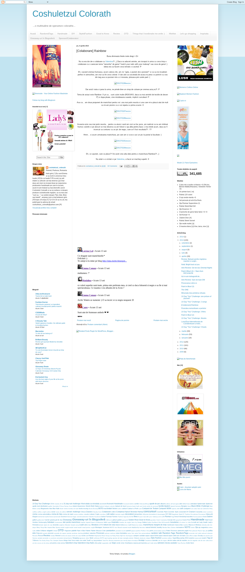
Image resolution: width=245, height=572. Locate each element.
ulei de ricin (202, 540)
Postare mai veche (161, 320)
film (132, 516)
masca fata (179, 525)
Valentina (109, 61)
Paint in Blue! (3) (187, 286)
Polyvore (39, 533)
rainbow (112, 533)
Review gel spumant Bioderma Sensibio (49, 342)
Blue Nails (56, 508)
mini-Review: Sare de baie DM (193, 280)
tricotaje (142, 540)
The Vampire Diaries (56, 540)
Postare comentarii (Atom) (97, 324)
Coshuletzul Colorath (71, 13)
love (126, 525)
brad (105, 508)
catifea (34, 512)
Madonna (135, 525)
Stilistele (136, 538)
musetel (124, 527)
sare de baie (180, 535)
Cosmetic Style (173, 512)
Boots (91, 508)
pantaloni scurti (121, 530)
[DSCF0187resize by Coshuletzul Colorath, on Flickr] (122, 111)
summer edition (167, 538)
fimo (136, 516)
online (38, 530)
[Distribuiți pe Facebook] (133, 166)
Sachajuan (129, 535)
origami (50, 531)
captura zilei (175, 508)
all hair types (175, 504)
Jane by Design (136, 522)
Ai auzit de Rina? (41, 315)
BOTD (100, 508)
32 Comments (112, 166)
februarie (185, 334)
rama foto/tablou (121, 533)
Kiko (159, 522)
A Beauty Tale (41, 321)
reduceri (204, 533)
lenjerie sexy (75, 525)
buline (119, 508)
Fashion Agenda (123, 516)
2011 (182, 345)
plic (207, 530)
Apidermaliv (201, 504)
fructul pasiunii (198, 516)
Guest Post (186, 520)
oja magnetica (203, 527)
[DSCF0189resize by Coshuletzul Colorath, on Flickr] (122, 118)
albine (168, 504)
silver (87, 538)
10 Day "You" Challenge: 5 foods (193, 327)
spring (110, 538)
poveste (51, 533)
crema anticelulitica (44, 514)
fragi (172, 516)
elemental (41, 516)
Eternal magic (71, 516)
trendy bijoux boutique (130, 540)
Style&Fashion (85, 33)
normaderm (180, 527)
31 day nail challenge (72, 504)
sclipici (195, 535)
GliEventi (109, 520)
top (92, 540)
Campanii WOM (165, 508)
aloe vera (182, 504)
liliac (89, 525)
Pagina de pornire (122, 320)
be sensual (154, 506)
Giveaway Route (42, 367)
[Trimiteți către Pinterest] (136, 166)
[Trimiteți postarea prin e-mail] (121, 166)
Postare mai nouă (84, 320)
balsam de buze (120, 506)
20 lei (61, 504)
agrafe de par (154, 504)
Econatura (201, 514)
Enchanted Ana (41, 377)
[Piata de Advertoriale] (186, 359)
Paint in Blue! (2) (187, 315)
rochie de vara (76, 535)
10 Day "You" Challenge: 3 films (193, 312)
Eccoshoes (194, 514)
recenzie (192, 533)
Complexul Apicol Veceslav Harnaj (129, 512)
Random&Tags (46, 33)
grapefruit (179, 520)
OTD (126, 33)
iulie (183, 253)
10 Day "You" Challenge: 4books (193, 318)
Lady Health (203, 522)
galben (34, 520)
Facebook (97, 516)
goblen (119, 520)
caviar (53, 512)
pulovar (107, 533)
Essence (64, 516)
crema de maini (68, 514)
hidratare (50, 522)
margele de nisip (160, 525)
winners (161, 543)
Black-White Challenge (200, 506)
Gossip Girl (171, 520)
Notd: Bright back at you (190, 265)
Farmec (115, 516)
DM (170, 514)
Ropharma (97, 535)
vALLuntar (98, 543)
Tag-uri (210, 538)
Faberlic (91, 516)
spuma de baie (118, 538)
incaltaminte (99, 522)
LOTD (101, 525)
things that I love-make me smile (75, 540)
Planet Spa (201, 530)
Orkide (55, 530)
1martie (56, 504)
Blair (211, 506)
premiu (69, 533)
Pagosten (68, 530)
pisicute (194, 530)
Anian (188, 504)
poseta (45, 533)
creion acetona (208, 512)
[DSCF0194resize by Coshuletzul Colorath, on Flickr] (122, 148)
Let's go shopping (188, 33)
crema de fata (56, 514)
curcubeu (103, 514)
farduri (103, 516)
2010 (182, 349)
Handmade (62, 33)
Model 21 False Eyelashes (187, 163)
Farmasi (109, 516)
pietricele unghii (183, 530)
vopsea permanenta (140, 543)
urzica (63, 543)
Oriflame (43, 530)
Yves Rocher (181, 543)
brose (115, 508)
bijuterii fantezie (176, 506)
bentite (161, 506)
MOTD (112, 527)
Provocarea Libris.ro (189, 283)
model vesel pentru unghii (86, 527)
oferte (193, 527)
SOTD (102, 538)
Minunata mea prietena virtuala (193, 293)
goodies (153, 520)
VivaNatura (129, 543)
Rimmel (57, 535)
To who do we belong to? (43, 333)
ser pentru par (208, 535)
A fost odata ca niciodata (90, 504)
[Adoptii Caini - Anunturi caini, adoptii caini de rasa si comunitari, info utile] (189, 487)
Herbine (35, 522)
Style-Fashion (156, 538)
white (155, 543)
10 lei (52, 504)
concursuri (149, 511)
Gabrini (210, 517)
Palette (88, 530)
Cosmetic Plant (162, 512)
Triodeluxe (148, 540)
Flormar (168, 517)
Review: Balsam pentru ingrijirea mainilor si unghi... (193, 260)
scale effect (189, 535)
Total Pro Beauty (108, 540)
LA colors (182, 522)
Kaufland (155, 522)
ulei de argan (162, 540)
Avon (93, 506)
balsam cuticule (110, 506)
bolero (66, 508)
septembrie (186, 246)
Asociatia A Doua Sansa (60, 506)
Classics (89, 512)
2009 (182, 352)
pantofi (128, 530)
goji (123, 520)
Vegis (114, 543)
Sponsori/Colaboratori (68, 38)
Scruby (200, 535)
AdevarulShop (144, 504)
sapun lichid (154, 535)
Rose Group (106, 535)
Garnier (47, 520)
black (189, 506)
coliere (113, 512)
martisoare (171, 525)
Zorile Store (190, 543)
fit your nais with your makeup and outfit (151, 516)
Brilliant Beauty (41, 340)
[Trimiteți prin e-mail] (125, 166)
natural (147, 527)
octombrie (186, 243)
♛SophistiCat (40, 348)
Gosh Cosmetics (161, 520)
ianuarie (185, 338)
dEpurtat (146, 514)
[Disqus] (122, 208)
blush (61, 508)
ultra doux (209, 540)
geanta (52, 520)
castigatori (187, 508)
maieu (141, 525)
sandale (142, 535)
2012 (182, 342)
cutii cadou (110, 514)
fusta (204, 516)
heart (211, 520)
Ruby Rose (116, 535)
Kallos (149, 522)
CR (187, 512)
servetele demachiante (64, 538)
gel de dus (59, 520)
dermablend (153, 514)
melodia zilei (206, 525)
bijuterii (167, 506)
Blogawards (45, 508)
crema (34, 514)
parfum (138, 530)
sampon (136, 535)
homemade (58, 522)
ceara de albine (61, 512)
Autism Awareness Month (81, 506)
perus (164, 530)
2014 (182, 237)
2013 (182, 240)
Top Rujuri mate (40, 360)
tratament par (118, 540)
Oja (196, 527)
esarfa (47, 516)
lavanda (55, 525)
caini (140, 508)
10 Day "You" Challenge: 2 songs (194, 302)
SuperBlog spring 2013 (180, 538)
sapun (147, 535)
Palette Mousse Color (98, 530)
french (177, 516)
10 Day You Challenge (41, 504)
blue (50, 508)
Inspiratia (204, 33)
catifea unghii (41, 512)
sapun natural (163, 535)
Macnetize (39, 331)
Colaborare (106, 512)
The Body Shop (44, 540)
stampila (126, 538)
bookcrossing (83, 508)
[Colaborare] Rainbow (189, 305)
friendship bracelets (186, 516)
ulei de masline (182, 540)
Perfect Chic (145, 530)
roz (111, 535)
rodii (86, 535)
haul (207, 520)
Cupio (97, 514)
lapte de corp (48, 525)
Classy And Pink (42, 358)
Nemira (164, 527)
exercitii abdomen (82, 516)
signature (82, 538)
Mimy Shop (40, 527)
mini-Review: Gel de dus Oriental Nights (196, 268)
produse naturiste (89, 533)
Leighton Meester (64, 525)
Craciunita (198, 512)
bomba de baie (73, 508)
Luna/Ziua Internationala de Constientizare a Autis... (192, 323)
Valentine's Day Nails (86, 543)
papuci (133, 530)
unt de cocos (36, 543)
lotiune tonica (120, 525)
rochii (83, 535)
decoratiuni (129, 514)
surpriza (191, 538)
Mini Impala (48, 527)
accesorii (103, 504)
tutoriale (155, 540)
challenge (76, 512)
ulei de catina (172, 540)
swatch (204, 538)
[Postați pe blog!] (128, 166)
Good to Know (102, 33)
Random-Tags (168, 533)
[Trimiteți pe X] (131, 166)
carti (181, 508)
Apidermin (209, 504)
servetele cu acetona (49, 538)
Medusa (198, 525)
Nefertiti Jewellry (156, 527)
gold (126, 520)
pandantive (110, 531)
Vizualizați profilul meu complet (44, 208)
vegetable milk (106, 543)
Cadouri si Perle (132, 508)
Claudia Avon (97, 512)
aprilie (184, 256)
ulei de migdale (193, 540)
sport (106, 538)
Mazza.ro (192, 525)
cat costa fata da (196, 508)
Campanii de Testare (150, 508)
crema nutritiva (78, 514)
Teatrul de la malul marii (43, 296)
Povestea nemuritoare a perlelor (193, 308)
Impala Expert (90, 522)
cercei (69, 511)
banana (129, 506)
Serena (34, 538)
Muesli (120, 527)
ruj (121, 535)
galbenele (40, 520)
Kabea (144, 522)
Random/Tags (182, 533)
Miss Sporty (56, 527)
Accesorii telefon (128, 504)
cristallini (86, 514)
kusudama (174, 522)
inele (105, 522)
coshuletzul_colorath (57, 168)
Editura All (209, 514)
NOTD (187, 527)
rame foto (131, 533)
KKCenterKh (166, 522)
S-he (123, 535)
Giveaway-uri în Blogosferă (42, 38)
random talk (156, 533)
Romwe (91, 535)
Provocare (100, 533)
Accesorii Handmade (115, 504)
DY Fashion (186, 514)
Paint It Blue (81, 530)
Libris (86, 525)
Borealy (95, 508)
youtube (174, 543)
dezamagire (161, 514)
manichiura (148, 525)
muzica (134, 527)
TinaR (88, 540)
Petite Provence (171, 530)
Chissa (83, 512)
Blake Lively (36, 508)
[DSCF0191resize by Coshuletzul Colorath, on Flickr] (122, 141)
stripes (148, 538)
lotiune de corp (109, 525)
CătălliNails (40, 313)
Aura (70, 506)
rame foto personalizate (142, 533)
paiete (74, 531)
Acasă (33, 33)
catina (49, 512)
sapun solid (172, 535)
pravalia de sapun (60, 533)
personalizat (157, 530)
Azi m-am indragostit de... (191, 276)
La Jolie (188, 522)
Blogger (132, 554)
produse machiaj (77, 533)
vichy (122, 543)
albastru (163, 504)
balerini (101, 506)
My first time (141, 527)
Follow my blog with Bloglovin (43, 100)
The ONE (184, 290)
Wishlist (172, 33)
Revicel (40, 535)
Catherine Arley (208, 508)
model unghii (64, 527)
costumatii (182, 512)
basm (134, 506)
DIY (73, 33)
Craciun (192, 512)
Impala (83, 522)
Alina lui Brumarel (42, 294)
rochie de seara (66, 535)
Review (116, 33)
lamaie (41, 525)
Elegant (35, 516)
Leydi (81, 525)
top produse (98, 540)
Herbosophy (42, 522)
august (184, 250)
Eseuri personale (54, 516)
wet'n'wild (150, 543)
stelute (131, 538)
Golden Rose (133, 520)
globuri (114, 520)
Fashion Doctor (41, 302)
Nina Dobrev (171, 527)
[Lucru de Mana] (184, 489)
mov (116, 527)
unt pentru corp (55, 543)
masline (185, 525)
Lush (130, 525)
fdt (130, 516)
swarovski (198, 538)
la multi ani (195, 522)
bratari (109, 508)
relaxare (210, 533)
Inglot (109, 522)
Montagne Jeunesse (102, 527)
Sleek (91, 538)
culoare (92, 514)
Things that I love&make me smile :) (149, 33)
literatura (94, 525)
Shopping (75, 538)
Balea (97, 506)
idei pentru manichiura (71, 522)
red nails (198, 533)
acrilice (136, 504)
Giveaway (67, 520)
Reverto (35, 535)
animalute (193, 504)
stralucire (143, 538)
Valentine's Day (71, 543)
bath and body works (143, 506)
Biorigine (184, 506)
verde (118, 543)
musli (129, 527)
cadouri (124, 508)
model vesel (73, 527)
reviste (53, 535)
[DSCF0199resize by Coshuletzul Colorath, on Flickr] (122, 83)
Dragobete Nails (176, 514)
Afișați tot (65, 386)
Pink (190, 530)
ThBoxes (35, 540)
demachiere (138, 514)
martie (184, 331)
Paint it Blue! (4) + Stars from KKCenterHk (192, 272)
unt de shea (45, 543)
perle (151, 530)
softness (97, 538)
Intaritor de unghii (125, 522)
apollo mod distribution (40, 506)
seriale (40, 538)
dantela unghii (120, 514)
